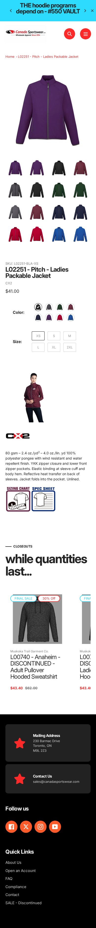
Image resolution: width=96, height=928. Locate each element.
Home (10, 56)
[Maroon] (71, 307)
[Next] (84, 10)
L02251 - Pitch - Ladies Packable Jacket (48, 56)
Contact (12, 894)
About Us (13, 862)
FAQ (8, 878)
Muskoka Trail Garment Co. (29, 651)
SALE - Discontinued (23, 902)
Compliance (15, 886)
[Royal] (71, 317)
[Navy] (38, 317)
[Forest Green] (60, 307)
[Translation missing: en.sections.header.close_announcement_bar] (92, 10)
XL (54, 347)
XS (38, 336)
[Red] (60, 317)
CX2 (8, 283)
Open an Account (20, 870)
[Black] (38, 307)
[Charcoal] (49, 307)
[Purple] (49, 317)
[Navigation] (85, 33)
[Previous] (11, 10)
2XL (70, 347)
